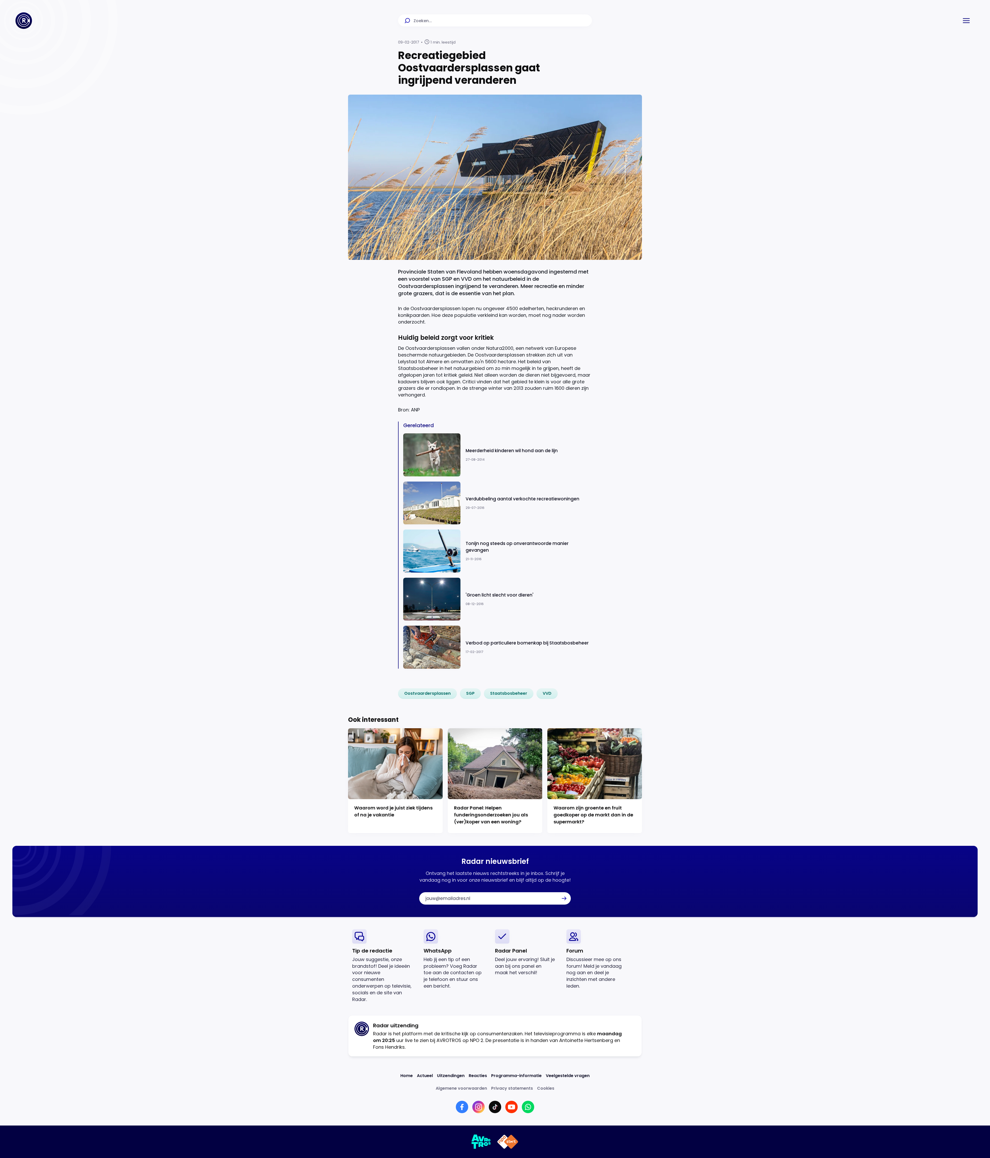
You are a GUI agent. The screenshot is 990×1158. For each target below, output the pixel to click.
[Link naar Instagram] (478, 1107)
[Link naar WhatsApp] (528, 1107)
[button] (966, 20)
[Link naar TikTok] (495, 1107)
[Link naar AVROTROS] (481, 1142)
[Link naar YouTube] (511, 1107)
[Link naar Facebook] (462, 1107)
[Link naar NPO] (507, 1142)
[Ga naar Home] (23, 20)
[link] (427, 693)
